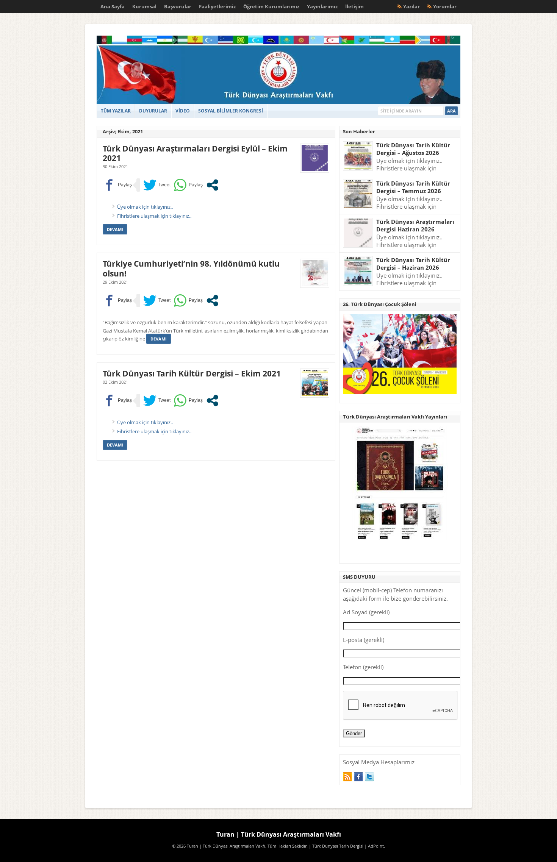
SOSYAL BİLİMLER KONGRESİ (230, 111)
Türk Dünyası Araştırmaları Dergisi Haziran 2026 (415, 225)
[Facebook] (358, 776)
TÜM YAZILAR (116, 111)
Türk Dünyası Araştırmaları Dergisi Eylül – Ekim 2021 (195, 153)
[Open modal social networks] (212, 185)
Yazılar (411, 6)
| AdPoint (374, 846)
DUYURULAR (153, 111)
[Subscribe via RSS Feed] (347, 776)
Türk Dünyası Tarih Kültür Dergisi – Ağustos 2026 (413, 149)
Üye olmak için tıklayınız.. (145, 206)
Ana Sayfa (112, 6)
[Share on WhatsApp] (188, 185)
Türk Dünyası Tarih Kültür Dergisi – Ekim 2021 (192, 373)
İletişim (354, 6)
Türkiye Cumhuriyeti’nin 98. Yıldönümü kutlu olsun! (191, 268)
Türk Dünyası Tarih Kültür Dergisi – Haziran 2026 (413, 264)
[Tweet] (157, 185)
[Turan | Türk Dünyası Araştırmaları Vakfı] (278, 102)
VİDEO (182, 111)
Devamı (115, 229)
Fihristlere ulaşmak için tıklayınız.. (154, 215)
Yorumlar (445, 6)
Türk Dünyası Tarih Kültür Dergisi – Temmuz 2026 (413, 187)
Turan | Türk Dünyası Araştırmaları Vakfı (278, 834)
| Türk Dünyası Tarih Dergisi (336, 846)
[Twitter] (369, 776)
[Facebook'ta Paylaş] (117, 185)
